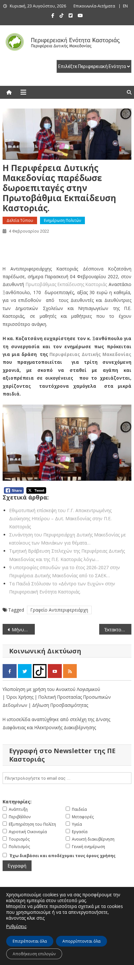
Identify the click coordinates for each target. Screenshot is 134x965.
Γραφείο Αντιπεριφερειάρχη (59, 610)
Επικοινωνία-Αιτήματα (94, 6)
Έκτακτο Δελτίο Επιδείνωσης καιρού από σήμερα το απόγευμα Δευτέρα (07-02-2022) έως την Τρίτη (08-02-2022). (117, 629)
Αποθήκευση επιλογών (34, 954)
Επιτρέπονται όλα (30, 941)
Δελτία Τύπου (20, 220)
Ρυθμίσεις (16, 926)
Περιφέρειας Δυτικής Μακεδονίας (90, 354)
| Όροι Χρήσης (19, 697)
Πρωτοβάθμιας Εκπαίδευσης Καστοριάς (66, 284)
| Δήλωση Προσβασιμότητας (58, 705)
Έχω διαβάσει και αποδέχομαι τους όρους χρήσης (62, 855)
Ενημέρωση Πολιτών (62, 220)
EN (125, 6)
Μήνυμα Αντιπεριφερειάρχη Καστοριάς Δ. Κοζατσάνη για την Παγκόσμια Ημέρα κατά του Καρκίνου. (23, 629)
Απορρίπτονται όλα (81, 941)
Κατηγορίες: (17, 801)
